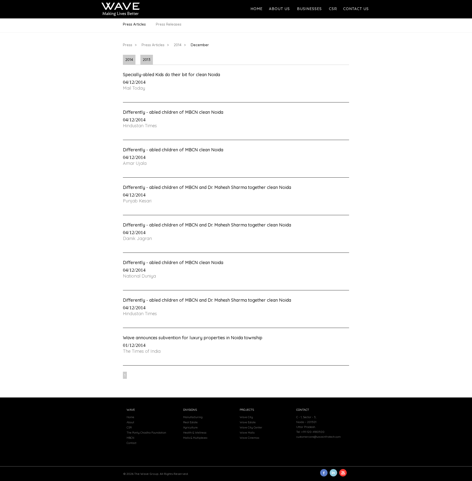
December (200, 44)
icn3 (333, 473)
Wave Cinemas (249, 437)
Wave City (246, 417)
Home (257, 8)
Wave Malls (247, 432)
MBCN (130, 437)
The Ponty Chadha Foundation (146, 432)
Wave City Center (251, 427)
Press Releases (168, 24)
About (130, 422)
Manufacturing (193, 417)
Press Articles (134, 24)
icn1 (324, 473)
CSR (333, 8)
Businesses (309, 8)
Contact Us (356, 8)
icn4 (343, 473)
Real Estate (190, 422)
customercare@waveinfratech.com (318, 437)
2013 (146, 59)
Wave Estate (248, 422)
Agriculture (190, 427)
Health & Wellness (194, 432)
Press (127, 44)
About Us (279, 8)
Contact (131, 443)
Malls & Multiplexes (195, 437)
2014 (177, 44)
